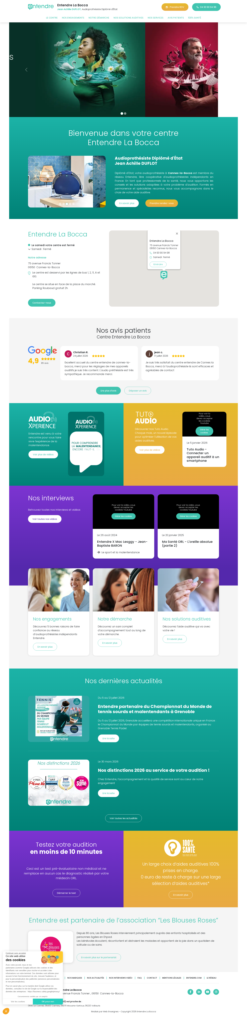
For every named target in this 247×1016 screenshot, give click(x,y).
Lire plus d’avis (108, 390)
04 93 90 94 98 (208, 7)
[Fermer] (177, 233)
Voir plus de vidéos (43, 454)
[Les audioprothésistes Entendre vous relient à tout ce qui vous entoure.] (123, 69)
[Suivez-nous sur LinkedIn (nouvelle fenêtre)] (199, 992)
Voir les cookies (18, 1001)
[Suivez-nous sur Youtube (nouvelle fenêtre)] (207, 992)
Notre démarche (98, 17)
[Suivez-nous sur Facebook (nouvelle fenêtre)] (190, 992)
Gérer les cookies (204, 431)
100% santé (194, 17)
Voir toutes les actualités (123, 818)
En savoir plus (126, 203)
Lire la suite (108, 738)
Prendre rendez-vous (162, 203)
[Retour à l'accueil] (41, 7)
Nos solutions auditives (128, 17)
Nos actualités (95, 978)
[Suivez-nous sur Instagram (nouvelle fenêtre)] (216, 992)
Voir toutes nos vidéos (44, 519)
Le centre (52, 17)
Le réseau (211, 978)
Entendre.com (194, 978)
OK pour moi (48, 1001)
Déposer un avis (138, 390)
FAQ (140, 978)
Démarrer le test (66, 893)
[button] (6, 1011)
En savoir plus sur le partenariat (98, 957)
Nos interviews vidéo (120, 978)
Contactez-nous (41, 302)
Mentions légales (171, 978)
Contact (152, 978)
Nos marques (74, 978)
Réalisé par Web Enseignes (104, 1011)
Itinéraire (158, 264)
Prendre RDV (177, 7)
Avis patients (176, 17)
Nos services (155, 17)
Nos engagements (73, 17)
